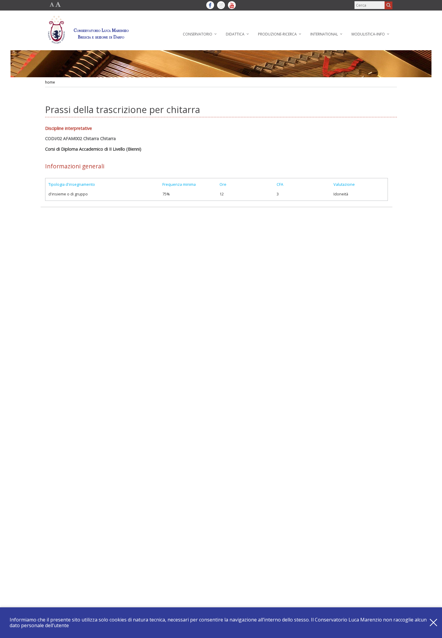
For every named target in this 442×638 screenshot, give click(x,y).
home (50, 82)
